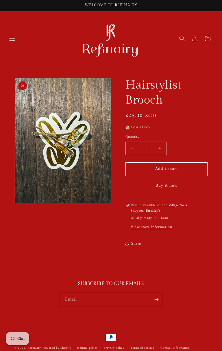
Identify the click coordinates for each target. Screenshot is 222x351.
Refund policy (87, 348)
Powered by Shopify (56, 348)
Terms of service (142, 348)
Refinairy (34, 348)
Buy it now (167, 185)
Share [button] (136, 243)
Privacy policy (114, 348)
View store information (151, 227)
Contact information (175, 348)
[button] (12, 38)
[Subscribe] (156, 299)
